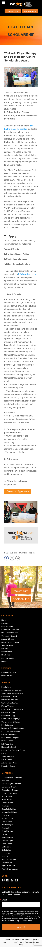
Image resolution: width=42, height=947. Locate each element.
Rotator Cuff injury (9, 818)
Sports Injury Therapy (10, 790)
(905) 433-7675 (13, 11)
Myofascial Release (8, 734)
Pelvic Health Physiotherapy (12, 709)
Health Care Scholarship (10, 642)
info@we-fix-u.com (27, 274)
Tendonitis (5, 806)
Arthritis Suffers (8, 796)
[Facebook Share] (6, 558)
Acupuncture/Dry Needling (11, 690)
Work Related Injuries (9, 703)
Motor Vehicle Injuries (9, 699)
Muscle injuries (7, 802)
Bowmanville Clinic (8, 672)
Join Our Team (7, 645)
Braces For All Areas (9, 696)
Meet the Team (7, 626)
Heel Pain (5, 780)
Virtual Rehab (6, 759)
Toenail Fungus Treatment (11, 783)
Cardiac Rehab (7, 740)
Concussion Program (10, 787)
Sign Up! (21, 927)
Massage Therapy (8, 715)
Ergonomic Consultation (10, 731)
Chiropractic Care (8, 712)
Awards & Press (7, 639)
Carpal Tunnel (7, 821)
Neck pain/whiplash (9, 812)
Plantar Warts (7, 843)
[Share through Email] (17, 558)
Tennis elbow (7, 828)
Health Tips (5, 654)
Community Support (9, 636)
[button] (4, 2)
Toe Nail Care (7, 862)
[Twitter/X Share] (12, 558)
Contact (4, 661)
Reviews (4, 648)
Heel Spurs (6, 853)
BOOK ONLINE (21, 599)
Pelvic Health (7, 799)
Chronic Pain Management (12, 777)
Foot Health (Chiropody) (10, 718)
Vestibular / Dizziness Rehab (12, 693)
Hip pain (5, 834)
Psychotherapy (7, 725)
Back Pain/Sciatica (9, 809)
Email (4, 900)
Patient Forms (6, 651)
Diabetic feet (6, 850)
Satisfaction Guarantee (10, 629)
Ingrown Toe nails (8, 865)
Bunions (5, 856)
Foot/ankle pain (7, 837)
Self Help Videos (7, 658)
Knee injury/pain (8, 831)
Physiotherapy (6, 687)
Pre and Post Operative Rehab (13, 750)
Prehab (4, 753)
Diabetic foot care (8, 766)
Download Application (18, 491)
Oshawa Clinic (6, 675)
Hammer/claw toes (9, 859)
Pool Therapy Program (10, 737)
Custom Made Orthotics (10, 722)
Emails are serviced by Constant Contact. (17, 920)
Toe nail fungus (7, 840)
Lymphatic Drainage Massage (12, 728)
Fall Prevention (7, 744)
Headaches (6, 815)
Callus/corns (6, 846)
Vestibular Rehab (7, 756)
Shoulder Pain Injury (9, 793)
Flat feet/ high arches (10, 869)
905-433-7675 (21, 591)
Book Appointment (30, 11)
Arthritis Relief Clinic (9, 762)
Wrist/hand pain (8, 824)
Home (3, 620)
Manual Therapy (7, 706)
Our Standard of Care (9, 632)
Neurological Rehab (8, 747)
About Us (5, 623)
